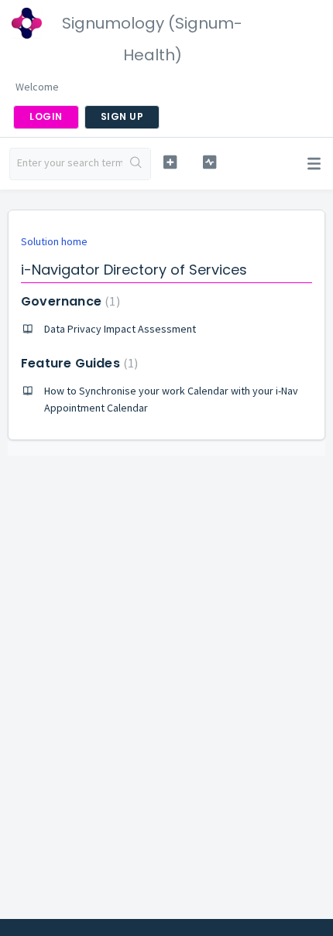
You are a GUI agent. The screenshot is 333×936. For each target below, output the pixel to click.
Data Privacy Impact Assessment (120, 329)
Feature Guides (77, 363)
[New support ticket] (170, 162)
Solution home (54, 241)
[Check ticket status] (209, 162)
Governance (68, 301)
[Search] (136, 164)
